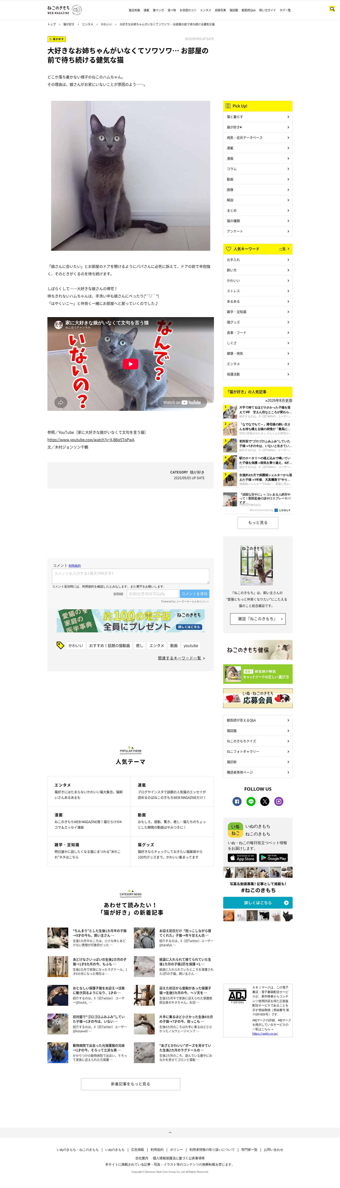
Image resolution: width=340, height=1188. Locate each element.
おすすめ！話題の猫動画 (109, 645)
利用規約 (157, 1149)
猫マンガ (158, 10)
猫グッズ (233, 322)
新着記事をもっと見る (130, 1083)
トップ (51, 24)
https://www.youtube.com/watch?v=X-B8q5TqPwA (90, 439)
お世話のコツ (188, 10)
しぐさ (232, 342)
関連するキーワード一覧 (179, 658)
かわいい (106, 24)
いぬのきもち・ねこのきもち (78, 1149)
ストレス (233, 290)
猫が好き (68, 24)
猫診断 (232, 761)
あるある (233, 301)
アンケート (235, 231)
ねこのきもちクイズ (241, 741)
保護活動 (233, 374)
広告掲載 (137, 1149)
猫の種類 (233, 220)
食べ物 (172, 10)
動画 (174, 645)
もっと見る (258, 522)
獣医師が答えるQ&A (241, 720)
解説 (230, 200)
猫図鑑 (234, 10)
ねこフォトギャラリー (243, 751)
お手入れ (233, 259)
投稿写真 (220, 10)
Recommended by (262, 510)
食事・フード (236, 332)
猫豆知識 (134, 10)
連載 (146, 10)
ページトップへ (170, 1133)
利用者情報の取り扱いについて (212, 1149)
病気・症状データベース (245, 137)
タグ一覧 (285, 10)
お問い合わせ (273, 1149)
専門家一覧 (249, 1149)
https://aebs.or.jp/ (265, 1033)
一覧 (282, 248)
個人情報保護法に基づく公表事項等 (179, 1158)
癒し (139, 645)
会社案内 (141, 1158)
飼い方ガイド (267, 10)
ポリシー (176, 1149)
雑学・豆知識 (236, 311)
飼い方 (232, 270)
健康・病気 (235, 353)
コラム (232, 168)
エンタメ (205, 10)
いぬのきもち (115, 1149)
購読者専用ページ (240, 772)
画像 (230, 189)
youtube (191, 645)
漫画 (230, 158)
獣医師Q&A (249, 10)
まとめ (232, 210)
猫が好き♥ (234, 127)
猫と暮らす (235, 116)
